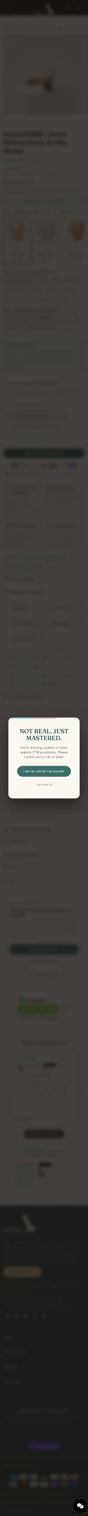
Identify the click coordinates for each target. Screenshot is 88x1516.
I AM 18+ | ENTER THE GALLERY (44, 771)
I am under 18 (44, 784)
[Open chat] (80, 1506)
